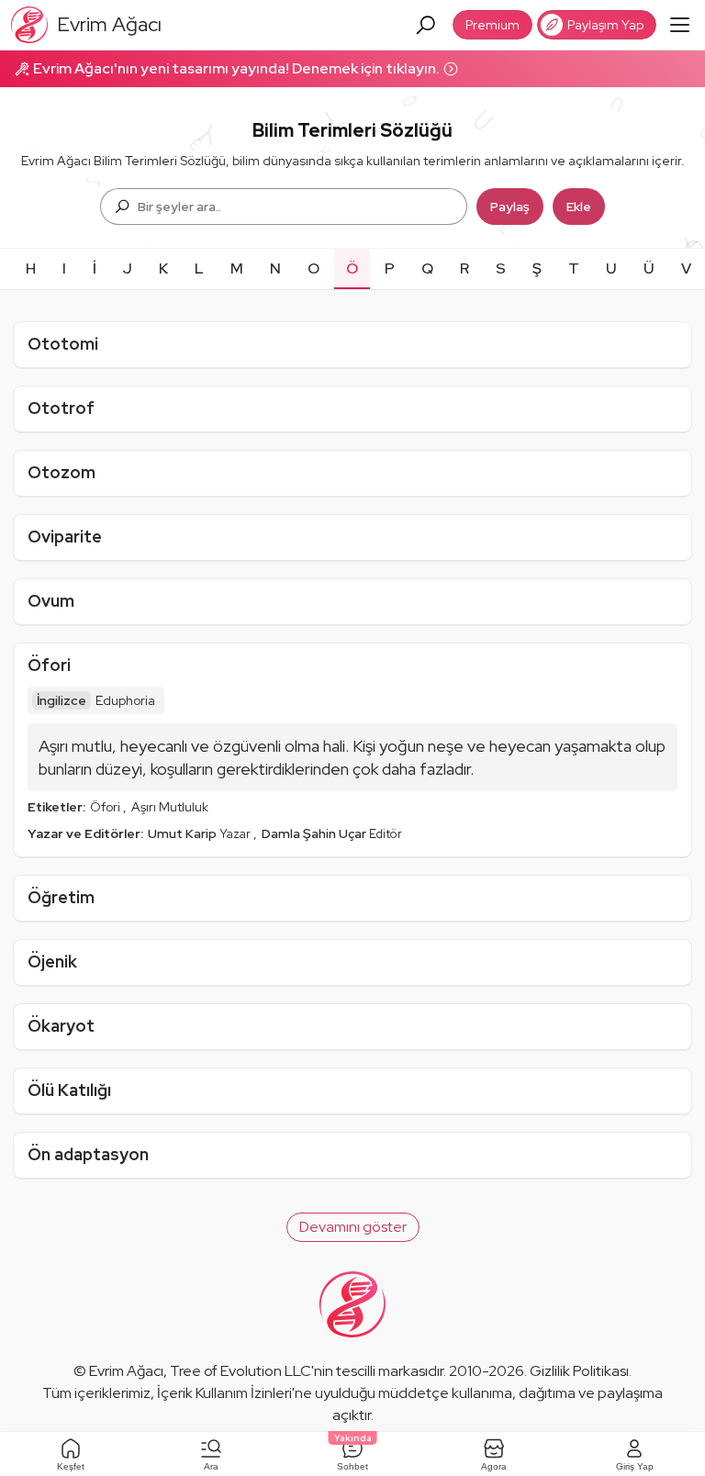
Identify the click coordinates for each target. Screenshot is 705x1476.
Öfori (49, 665)
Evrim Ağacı (126, 1371)
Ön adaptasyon (88, 1154)
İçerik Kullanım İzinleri (224, 1393)
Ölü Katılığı (69, 1090)
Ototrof (61, 408)
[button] (353, 1227)
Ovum (51, 600)
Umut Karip (183, 833)
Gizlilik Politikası (579, 1371)
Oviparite (65, 536)
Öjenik (52, 961)
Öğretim (61, 897)
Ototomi (63, 343)
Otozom (61, 472)
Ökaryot (61, 1025)
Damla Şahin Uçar (315, 833)
